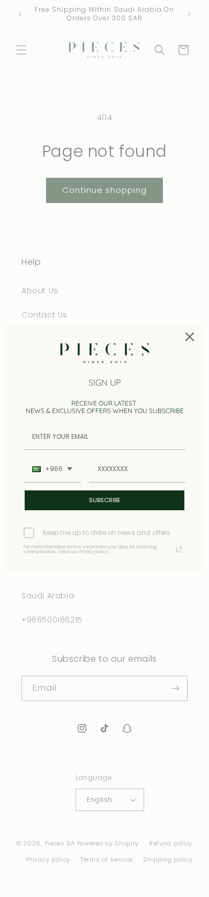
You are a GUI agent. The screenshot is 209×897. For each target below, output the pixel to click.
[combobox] (52, 469)
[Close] (190, 337)
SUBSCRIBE (105, 500)
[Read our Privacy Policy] (179, 549)
